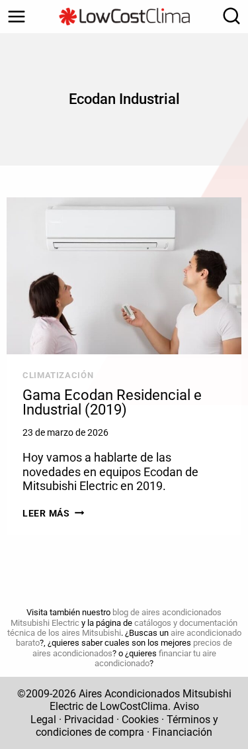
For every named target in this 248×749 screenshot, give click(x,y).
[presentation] (124, 275)
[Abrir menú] (16, 16)
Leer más (53, 513)
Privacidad (89, 719)
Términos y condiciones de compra (127, 725)
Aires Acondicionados (129, 693)
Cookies (140, 719)
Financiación (182, 732)
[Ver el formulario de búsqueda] (228, 16)
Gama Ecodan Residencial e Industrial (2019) (112, 402)
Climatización (57, 375)
